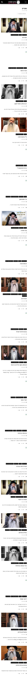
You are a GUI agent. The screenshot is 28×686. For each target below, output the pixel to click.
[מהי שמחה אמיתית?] (14, 553)
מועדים (20, 34)
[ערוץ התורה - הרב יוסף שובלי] (14, 2)
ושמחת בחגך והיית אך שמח (19, 365)
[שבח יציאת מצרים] (14, 454)
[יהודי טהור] (14, 388)
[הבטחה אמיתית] (14, 421)
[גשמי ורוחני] (14, 58)
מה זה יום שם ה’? (22, 168)
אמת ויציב (24, 299)
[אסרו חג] (14, 25)
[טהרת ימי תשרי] (14, 487)
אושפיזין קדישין (22, 632)
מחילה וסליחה (23, 533)
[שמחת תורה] (14, 251)
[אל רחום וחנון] (14, 187)
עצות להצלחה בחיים (20, 68)
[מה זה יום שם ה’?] (14, 156)
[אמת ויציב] (14, 284)
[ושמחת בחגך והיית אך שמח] (14, 352)
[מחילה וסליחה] (14, 520)
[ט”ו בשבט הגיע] (14, 124)
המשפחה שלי (24, 34)
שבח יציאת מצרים (21, 466)
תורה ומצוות (21, 227)
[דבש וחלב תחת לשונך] (14, 91)
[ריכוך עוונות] (14, 586)
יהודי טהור (24, 400)
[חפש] (2, 2)
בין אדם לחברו (24, 530)
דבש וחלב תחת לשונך (20, 104)
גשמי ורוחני (23, 71)
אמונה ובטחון (24, 430)
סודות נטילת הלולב (21, 665)
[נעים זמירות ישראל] (14, 319)
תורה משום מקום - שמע (14, 34)
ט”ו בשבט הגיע (22, 137)
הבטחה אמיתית (22, 433)
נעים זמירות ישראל (21, 332)
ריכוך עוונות (23, 599)
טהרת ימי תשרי (22, 499)
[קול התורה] (14, 218)
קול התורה (24, 230)
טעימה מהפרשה (24, 261)
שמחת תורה (23, 264)
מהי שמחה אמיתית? (21, 566)
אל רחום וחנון (23, 199)
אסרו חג (24, 37)
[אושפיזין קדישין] (14, 620)
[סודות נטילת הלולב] (14, 653)
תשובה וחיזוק (8, 196)
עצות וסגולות (21, 196)
